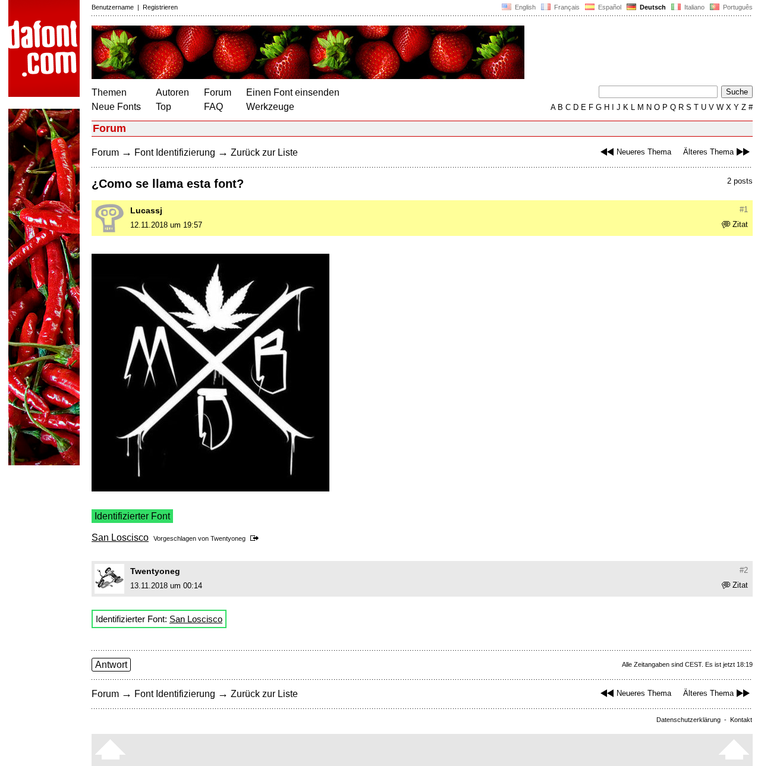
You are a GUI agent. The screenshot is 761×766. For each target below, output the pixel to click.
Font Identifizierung (174, 152)
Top (163, 107)
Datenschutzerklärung (688, 719)
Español (609, 7)
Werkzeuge (270, 107)
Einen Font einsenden (292, 92)
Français (566, 7)
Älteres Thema (708, 151)
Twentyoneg (228, 538)
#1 (744, 209)
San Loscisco (120, 537)
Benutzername (113, 7)
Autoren (172, 92)
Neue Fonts (116, 107)
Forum (217, 92)
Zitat (740, 224)
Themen (109, 92)
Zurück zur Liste (264, 152)
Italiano (693, 7)
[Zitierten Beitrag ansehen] (256, 538)
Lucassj (146, 210)
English (524, 7)
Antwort (111, 665)
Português (736, 7)
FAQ (213, 107)
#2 (744, 570)
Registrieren (160, 7)
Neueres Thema (644, 151)
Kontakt (741, 719)
